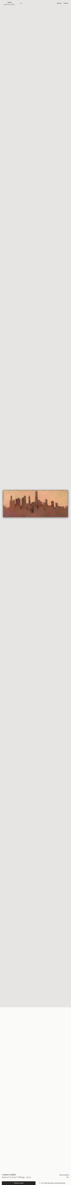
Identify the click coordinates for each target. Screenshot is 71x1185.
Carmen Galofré (9, 1174)
